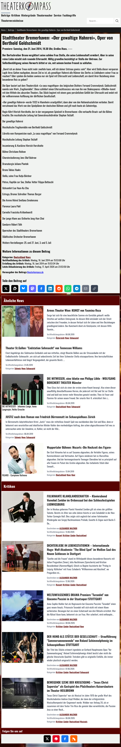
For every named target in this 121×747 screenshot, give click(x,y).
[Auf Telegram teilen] (76, 288)
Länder (73, 535)
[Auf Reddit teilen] (59, 288)
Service (57, 15)
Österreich (60, 337)
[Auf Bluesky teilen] (23, 288)
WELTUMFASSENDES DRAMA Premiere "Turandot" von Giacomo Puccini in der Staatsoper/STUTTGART (77, 597)
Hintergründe (28, 15)
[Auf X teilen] (5, 288)
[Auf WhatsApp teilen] (67, 288)
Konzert (59, 535)
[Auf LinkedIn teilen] (50, 288)
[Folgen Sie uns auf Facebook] (64, 738)
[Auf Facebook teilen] (41, 288)
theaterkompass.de (35, 272)
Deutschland (19, 257)
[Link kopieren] (94, 288)
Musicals (83, 721)
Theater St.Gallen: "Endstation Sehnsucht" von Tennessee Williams (44, 348)
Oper (73, 474)
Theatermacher (45, 15)
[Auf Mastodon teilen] (32, 288)
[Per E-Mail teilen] (85, 288)
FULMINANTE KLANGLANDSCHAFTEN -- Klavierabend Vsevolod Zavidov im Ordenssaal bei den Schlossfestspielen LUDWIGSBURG (81, 500)
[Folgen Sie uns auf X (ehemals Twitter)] (47, 738)
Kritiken (15, 15)
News (28, 257)
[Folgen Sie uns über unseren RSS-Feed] (73, 738)
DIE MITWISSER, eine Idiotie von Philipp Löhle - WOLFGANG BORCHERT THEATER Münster (81, 380)
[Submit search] (117, 21)
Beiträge (5, 15)
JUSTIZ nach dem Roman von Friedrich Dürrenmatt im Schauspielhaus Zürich (50, 417)
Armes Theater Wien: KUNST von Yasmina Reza (74, 310)
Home (3, 29)
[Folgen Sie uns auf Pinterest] (56, 738)
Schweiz (18, 368)
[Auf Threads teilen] (14, 288)
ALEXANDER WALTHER (68, 528)
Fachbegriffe (69, 15)
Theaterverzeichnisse (12, 20)
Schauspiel (74, 337)
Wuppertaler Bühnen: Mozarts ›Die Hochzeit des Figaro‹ (79, 447)
